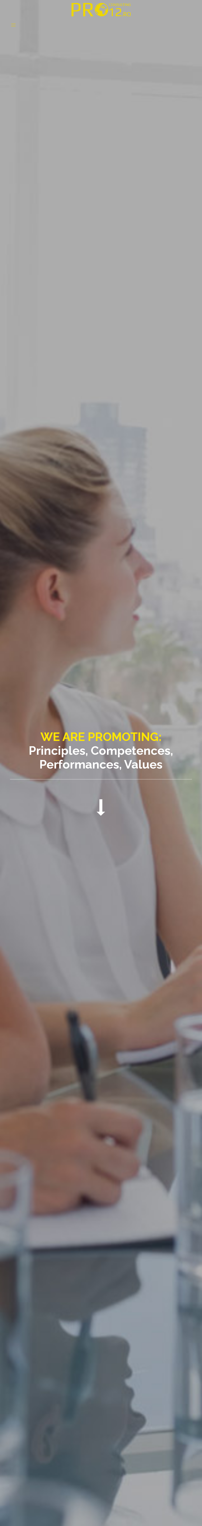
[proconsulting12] (101, 9)
